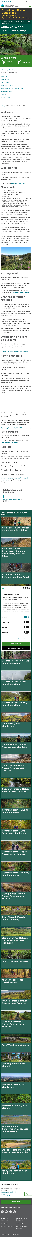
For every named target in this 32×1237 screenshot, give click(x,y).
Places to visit (19, 21)
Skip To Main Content (8, 2)
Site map (4, 1223)
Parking (3, 94)
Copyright (19, 1223)
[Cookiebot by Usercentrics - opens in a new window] (25, 588)
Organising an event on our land (12, 88)
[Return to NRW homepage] (9, 5)
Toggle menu (29, 6)
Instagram (14, 1211)
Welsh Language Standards (21, 1219)
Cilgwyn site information (11, 499)
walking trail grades (18, 183)
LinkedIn (10, 1211)
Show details (22, 639)
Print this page (6, 1195)
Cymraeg (28, 2)
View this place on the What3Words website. (16, 428)
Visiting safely (5, 82)
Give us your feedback (8, 1192)
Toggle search (25, 6)
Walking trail (5, 79)
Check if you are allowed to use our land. (15, 351)
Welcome (4, 76)
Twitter (6, 1211)
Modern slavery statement (21, 1227)
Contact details (6, 97)
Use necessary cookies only (16, 648)
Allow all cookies (16, 643)
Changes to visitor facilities (10, 85)
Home (3, 21)
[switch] (26, 622)
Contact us (16, 1201)
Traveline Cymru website (9, 442)
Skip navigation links (8, 70)
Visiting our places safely (20, 292)
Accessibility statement (5, 1219)
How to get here (6, 91)
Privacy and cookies (8, 1226)
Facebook (2, 1211)
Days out (10, 21)
